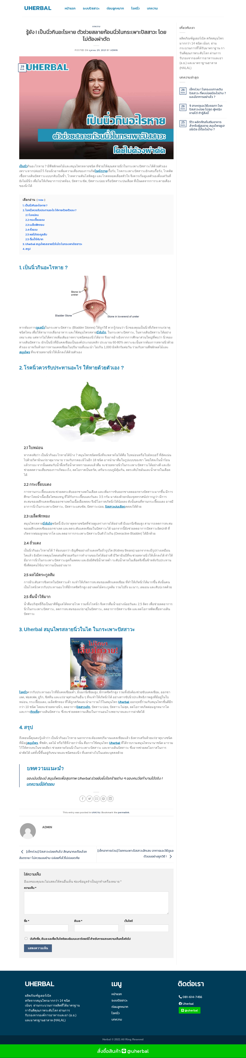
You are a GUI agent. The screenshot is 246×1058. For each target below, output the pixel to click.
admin (114, 50)
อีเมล (78, 921)
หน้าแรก (70, 8)
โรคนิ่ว (135, 8)
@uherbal (191, 1010)
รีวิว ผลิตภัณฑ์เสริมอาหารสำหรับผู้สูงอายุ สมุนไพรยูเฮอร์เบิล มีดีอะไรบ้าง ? (207, 125)
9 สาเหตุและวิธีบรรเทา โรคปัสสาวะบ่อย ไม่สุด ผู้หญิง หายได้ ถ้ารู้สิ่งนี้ (206, 109)
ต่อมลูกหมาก (115, 8)
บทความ (152, 8)
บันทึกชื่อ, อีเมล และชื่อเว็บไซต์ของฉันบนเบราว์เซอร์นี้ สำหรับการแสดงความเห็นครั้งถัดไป (80, 939)
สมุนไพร (24, 352)
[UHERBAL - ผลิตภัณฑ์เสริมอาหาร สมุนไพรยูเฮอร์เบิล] (38, 8)
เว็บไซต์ (128, 921)
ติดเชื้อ (34, 711)
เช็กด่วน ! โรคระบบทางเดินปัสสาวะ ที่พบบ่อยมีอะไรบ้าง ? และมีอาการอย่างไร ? (207, 93)
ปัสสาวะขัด (83, 707)
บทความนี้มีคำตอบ (40, 784)
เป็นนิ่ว (23, 166)
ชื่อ (26, 921)
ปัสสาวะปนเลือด (115, 506)
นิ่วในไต (101, 332)
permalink (123, 812)
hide (40, 200)
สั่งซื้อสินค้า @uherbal (123, 1051)
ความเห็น (30, 888)
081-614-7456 (192, 997)
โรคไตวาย (101, 171)
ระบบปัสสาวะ (91, 8)
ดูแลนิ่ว (40, 327)
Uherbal (123, 702)
